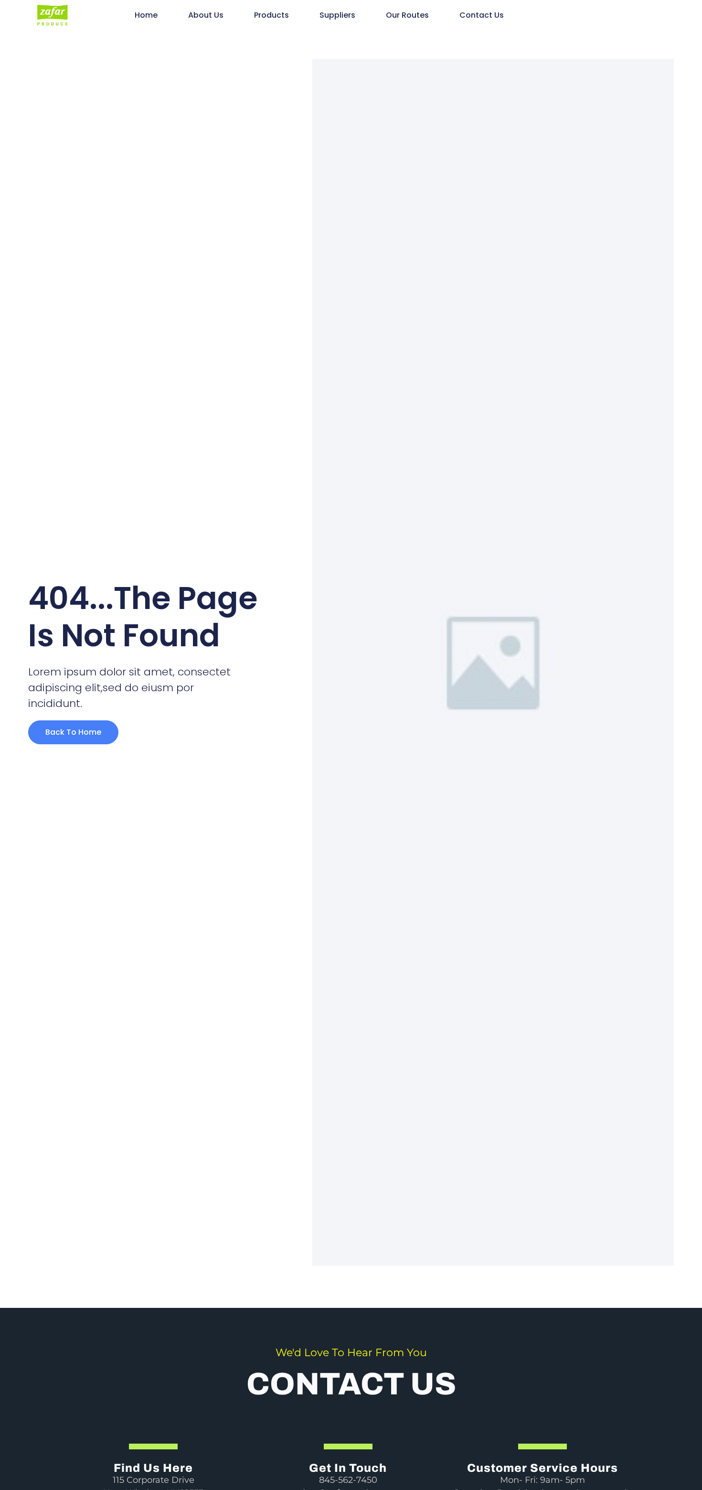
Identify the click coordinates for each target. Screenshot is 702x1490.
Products (271, 15)
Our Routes (407, 15)
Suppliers (337, 15)
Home (146, 15)
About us (205, 15)
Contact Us (481, 15)
